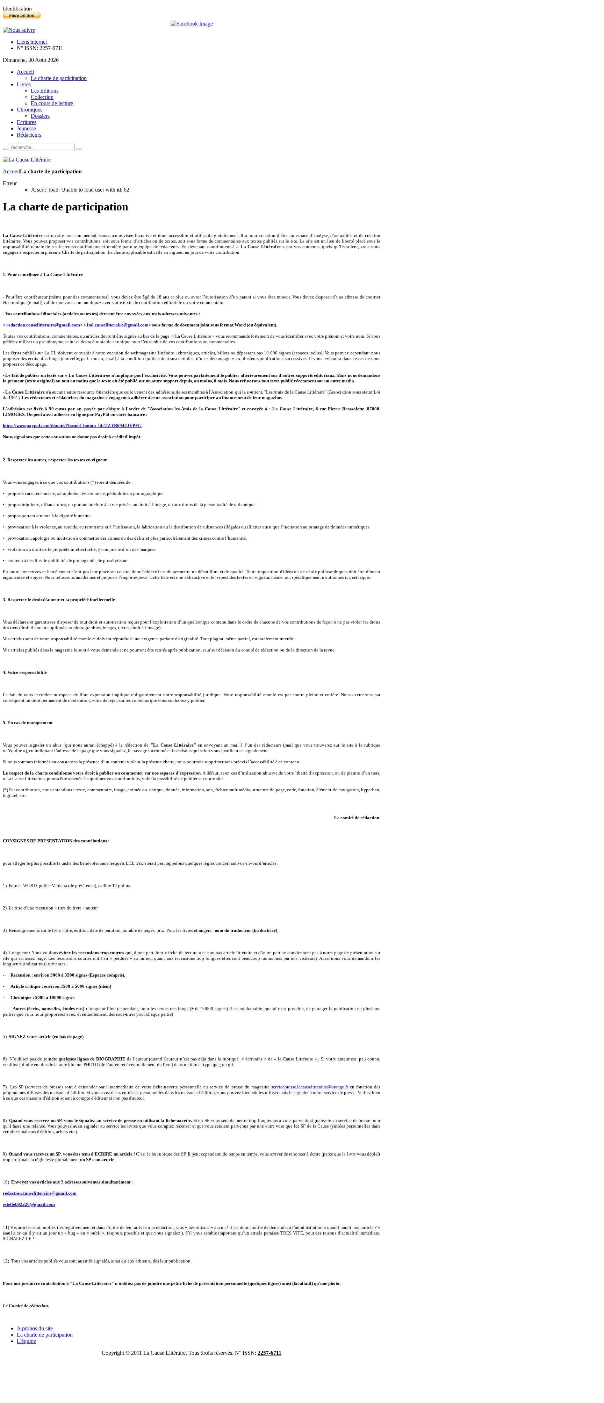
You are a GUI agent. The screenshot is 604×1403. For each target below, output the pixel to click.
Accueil (11, 171)
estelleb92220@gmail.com (29, 1204)
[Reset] (78, 149)
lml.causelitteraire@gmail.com (118, 325)
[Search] (5, 149)
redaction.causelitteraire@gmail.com (43, 325)
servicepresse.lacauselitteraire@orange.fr (309, 1086)
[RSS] (19, 30)
